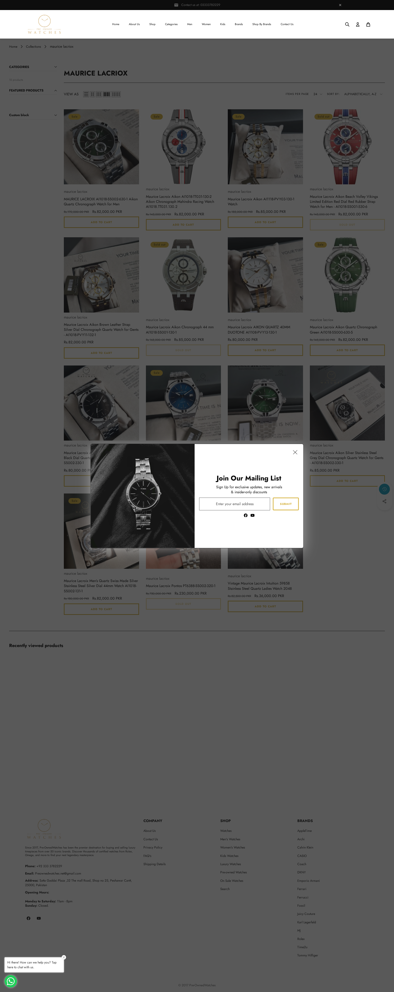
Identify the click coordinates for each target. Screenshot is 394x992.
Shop (152, 24)
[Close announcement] (340, 5)
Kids (222, 24)
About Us (134, 24)
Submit (286, 504)
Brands (239, 24)
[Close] (295, 452)
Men (189, 24)
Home (115, 24)
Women (206, 24)
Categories (171, 24)
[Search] (347, 24)
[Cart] (368, 24)
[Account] (357, 24)
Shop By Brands (261, 24)
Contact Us (287, 24)
